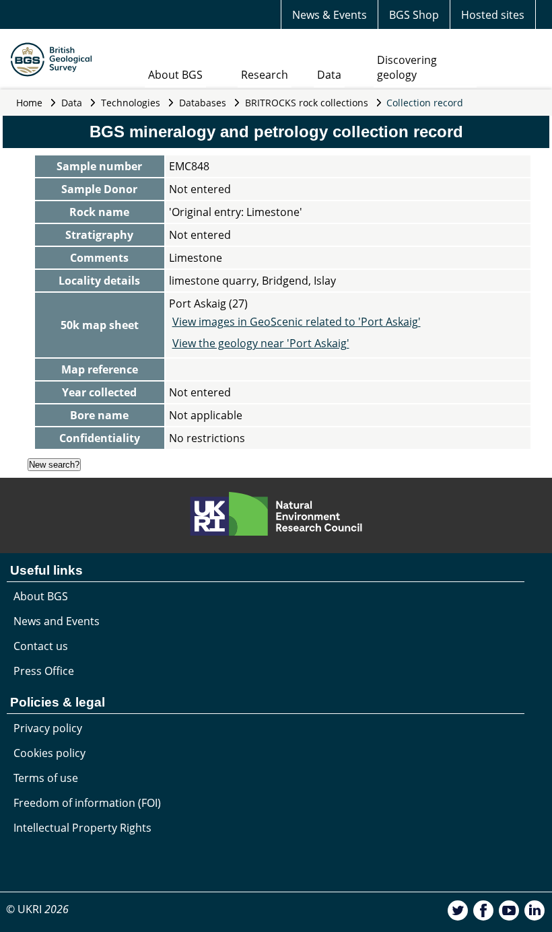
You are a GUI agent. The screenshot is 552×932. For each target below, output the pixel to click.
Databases (202, 102)
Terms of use (45, 777)
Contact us (40, 646)
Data (329, 74)
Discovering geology (407, 67)
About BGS (175, 74)
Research (264, 74)
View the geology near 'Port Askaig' (260, 343)
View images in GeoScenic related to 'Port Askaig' (296, 321)
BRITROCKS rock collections (306, 102)
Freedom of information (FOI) (87, 802)
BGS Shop (414, 14)
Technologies (130, 102)
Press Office (43, 671)
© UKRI (37, 909)
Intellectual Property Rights (82, 827)
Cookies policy (49, 753)
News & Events (329, 14)
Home (29, 102)
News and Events (56, 621)
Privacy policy (47, 728)
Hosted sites (492, 14)
